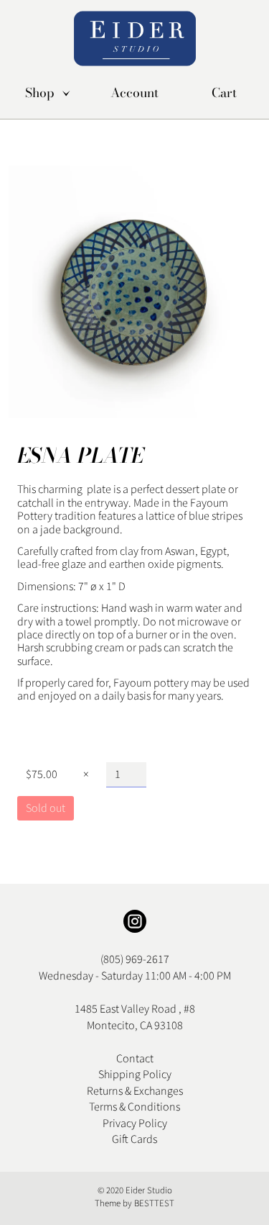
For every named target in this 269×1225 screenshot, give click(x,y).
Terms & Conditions (134, 1107)
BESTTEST (154, 1203)
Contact (135, 1059)
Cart (224, 93)
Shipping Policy (134, 1074)
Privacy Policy (135, 1123)
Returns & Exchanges (135, 1091)
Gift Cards (134, 1139)
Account (134, 93)
